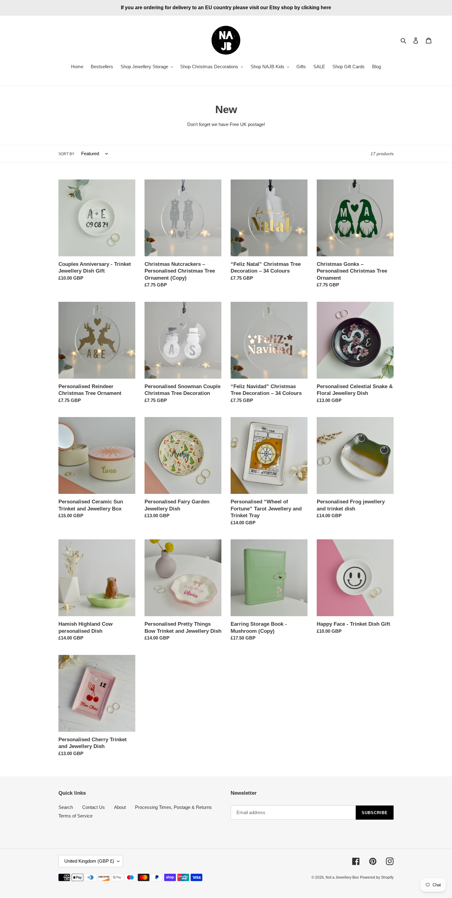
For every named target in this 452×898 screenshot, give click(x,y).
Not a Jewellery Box (342, 877)
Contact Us (93, 807)
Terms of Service (75, 815)
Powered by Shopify (377, 877)
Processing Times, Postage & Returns (173, 807)
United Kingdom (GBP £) (89, 861)
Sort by (66, 154)
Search (65, 807)
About (120, 807)
